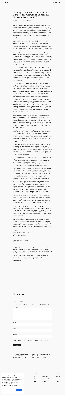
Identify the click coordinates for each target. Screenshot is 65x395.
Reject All (12, 389)
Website (15, 334)
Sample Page (56, 2)
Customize (5, 389)
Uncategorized (28, 20)
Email (14, 328)
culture (7, 2)
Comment (16, 307)
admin (22, 20)
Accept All (19, 389)
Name (15, 322)
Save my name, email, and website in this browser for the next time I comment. (31, 341)
